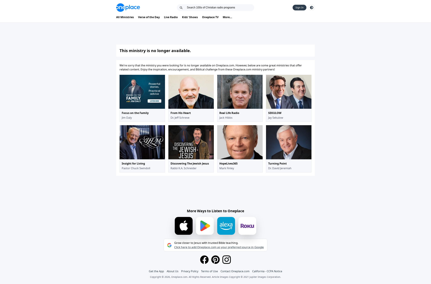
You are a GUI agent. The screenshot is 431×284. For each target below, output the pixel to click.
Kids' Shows (190, 17)
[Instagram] (226, 259)
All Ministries (125, 17)
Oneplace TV (210, 17)
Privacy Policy (189, 271)
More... (227, 17)
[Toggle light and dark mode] (311, 7)
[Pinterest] (215, 259)
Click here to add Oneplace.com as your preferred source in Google (219, 247)
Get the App (156, 271)
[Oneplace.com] (128, 7)
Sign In (299, 7)
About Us (172, 271)
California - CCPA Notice (267, 271)
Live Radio (171, 17)
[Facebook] (204, 259)
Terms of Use (209, 271)
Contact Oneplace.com (235, 271)
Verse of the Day (149, 17)
